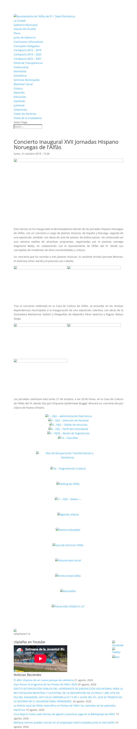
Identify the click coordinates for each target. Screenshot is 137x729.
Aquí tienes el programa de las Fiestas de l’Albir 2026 (45, 684)
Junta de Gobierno (24, 37)
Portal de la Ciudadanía (28, 118)
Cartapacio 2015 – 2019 (27, 50)
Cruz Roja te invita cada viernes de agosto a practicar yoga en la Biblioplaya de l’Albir (64, 714)
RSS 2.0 (104, 656)
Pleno (17, 33)
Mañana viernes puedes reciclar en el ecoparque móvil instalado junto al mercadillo (64, 722)
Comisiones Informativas (28, 41)
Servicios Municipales (27, 80)
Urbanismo (20, 109)
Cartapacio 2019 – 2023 (27, 54)
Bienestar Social (23, 84)
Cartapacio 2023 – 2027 (27, 58)
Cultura (18, 88)
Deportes (19, 92)
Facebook (102, 643)
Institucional (21, 67)
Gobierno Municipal (25, 25)
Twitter (104, 650)
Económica (20, 75)
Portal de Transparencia (28, 63)
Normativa (20, 71)
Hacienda (19, 101)
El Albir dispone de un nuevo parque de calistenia (44, 680)
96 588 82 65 (46, 627)
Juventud (19, 105)
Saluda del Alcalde (25, 29)
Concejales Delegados (27, 46)
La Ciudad (20, 20)
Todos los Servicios (25, 113)
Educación (20, 96)
